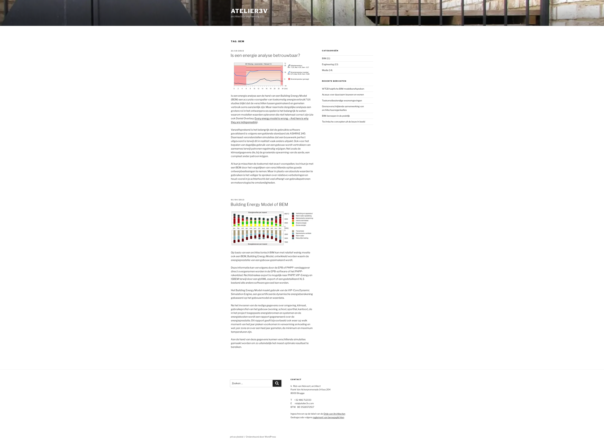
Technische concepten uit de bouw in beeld (343, 121)
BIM (324, 58)
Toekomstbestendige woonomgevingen (342, 100)
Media (325, 70)
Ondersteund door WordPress (261, 436)
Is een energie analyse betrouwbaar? (265, 55)
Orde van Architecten (334, 413)
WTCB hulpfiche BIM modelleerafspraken (343, 88)
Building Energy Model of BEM (259, 204)
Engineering (328, 64)
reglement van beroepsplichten (328, 417)
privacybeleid (236, 436)
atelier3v (249, 11)
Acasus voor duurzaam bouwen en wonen (343, 94)
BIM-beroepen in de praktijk (336, 115)
